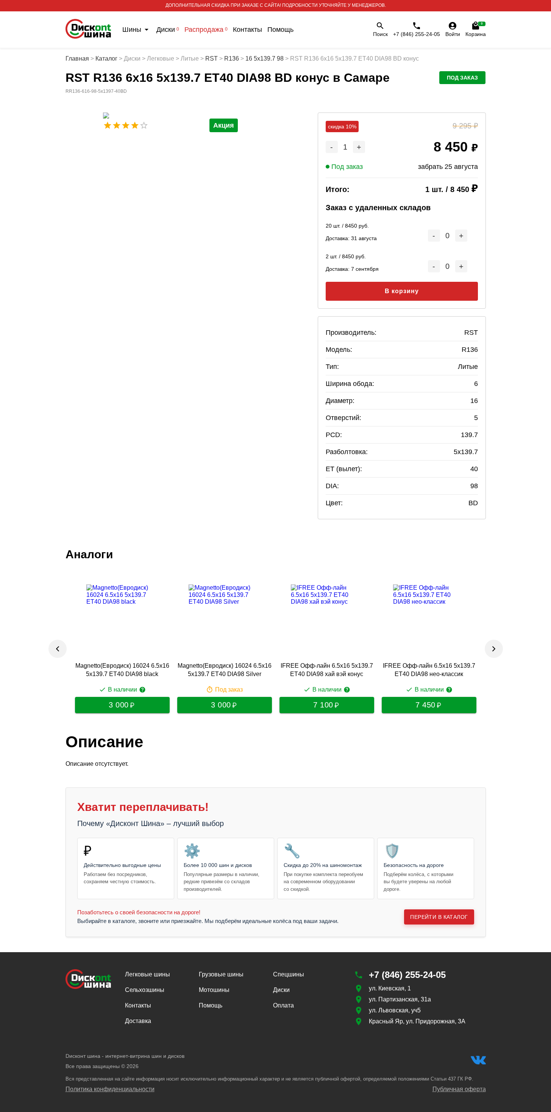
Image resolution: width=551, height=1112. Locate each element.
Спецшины (288, 974)
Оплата (283, 1005)
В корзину (402, 291)
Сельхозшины (144, 990)
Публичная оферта (459, 1089)
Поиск (380, 34)
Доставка (138, 1021)
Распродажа (206, 29)
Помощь (280, 29)
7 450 (425, 705)
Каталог (106, 58)
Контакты (247, 29)
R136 (231, 58)
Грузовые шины (221, 974)
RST (211, 58)
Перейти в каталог (439, 917)
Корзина (475, 29)
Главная (77, 58)
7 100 (323, 705)
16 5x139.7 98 (264, 58)
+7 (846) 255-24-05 (416, 34)
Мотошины (214, 990)
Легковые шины (147, 974)
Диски (167, 29)
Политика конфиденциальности (110, 1089)
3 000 (119, 705)
